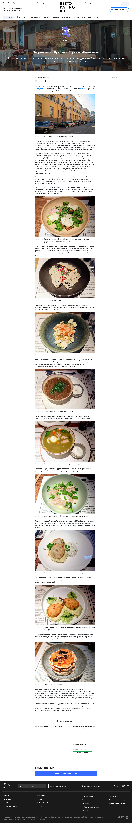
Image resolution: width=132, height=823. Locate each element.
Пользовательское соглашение (32, 817)
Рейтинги (66, 17)
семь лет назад (44, 87)
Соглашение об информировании (14, 820)
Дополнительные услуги (117, 800)
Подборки (86, 17)
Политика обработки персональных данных (58, 817)
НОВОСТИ (40, 799)
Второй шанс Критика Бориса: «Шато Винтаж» (50, 727)
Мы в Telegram (120, 10)
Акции (76, 17)
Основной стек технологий (118, 803)
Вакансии (85, 803)
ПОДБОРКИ (7, 803)
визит (81, 89)
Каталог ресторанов (40, 17)
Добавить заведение (92, 786)
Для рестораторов (89, 800)
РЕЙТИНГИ (7, 799)
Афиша (56, 17)
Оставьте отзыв (42, 806)
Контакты (112, 796)
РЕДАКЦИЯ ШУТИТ (10, 806)
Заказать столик (82, 752)
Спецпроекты (90, 3)
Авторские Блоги (66, 47)
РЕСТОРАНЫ (41, 795)
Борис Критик (43, 77)
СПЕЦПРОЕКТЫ (42, 803)
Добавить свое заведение (91, 807)
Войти (124, 4)
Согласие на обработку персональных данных (88, 817)
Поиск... (10, 17)
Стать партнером (43, 3)
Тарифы (85, 811)
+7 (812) (121, 786)
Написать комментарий (66, 773)
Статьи (98, 17)
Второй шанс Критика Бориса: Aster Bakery (80, 727)
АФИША (6, 795)
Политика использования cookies (37, 820)
